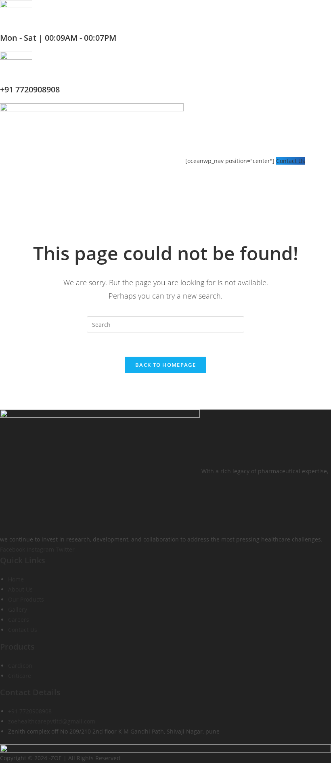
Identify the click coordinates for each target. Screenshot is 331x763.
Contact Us (290, 161)
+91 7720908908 (30, 89)
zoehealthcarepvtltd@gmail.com (51, 721)
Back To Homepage (165, 364)
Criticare (19, 675)
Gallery (17, 609)
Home (16, 579)
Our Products (26, 599)
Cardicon (20, 665)
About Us (20, 589)
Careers (18, 619)
